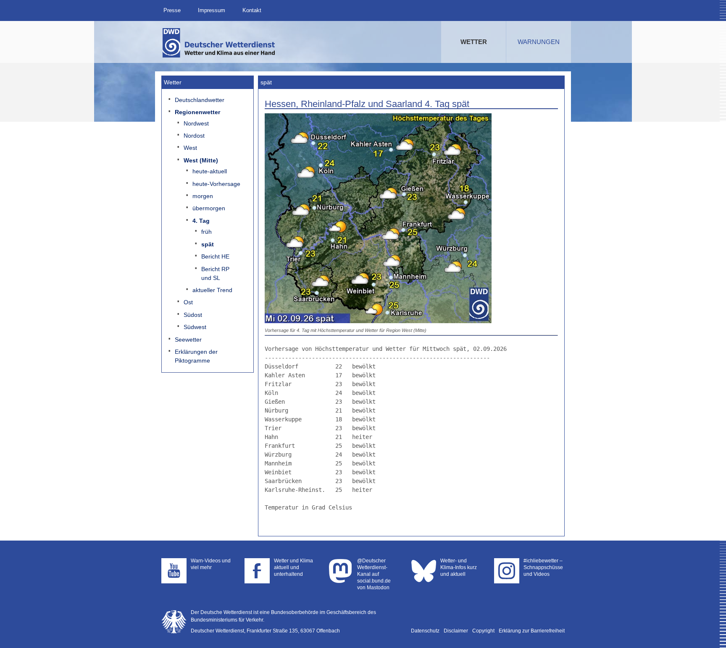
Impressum (211, 10)
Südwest (195, 327)
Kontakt (251, 10)
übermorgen (208, 208)
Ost (188, 302)
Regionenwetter (197, 112)
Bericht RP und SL (215, 273)
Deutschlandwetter (199, 100)
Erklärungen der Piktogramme (196, 356)
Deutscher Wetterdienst (219, 42)
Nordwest (196, 123)
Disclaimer (456, 631)
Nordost (194, 135)
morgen (202, 196)
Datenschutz (425, 631)
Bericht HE (215, 256)
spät (207, 244)
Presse (172, 10)
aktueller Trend (212, 290)
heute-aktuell (209, 171)
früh (206, 231)
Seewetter (188, 339)
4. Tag (201, 220)
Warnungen (539, 41)
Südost (193, 314)
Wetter (473, 41)
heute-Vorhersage (216, 183)
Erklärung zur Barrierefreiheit (532, 631)
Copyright (483, 631)
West (190, 147)
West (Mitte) (201, 160)
